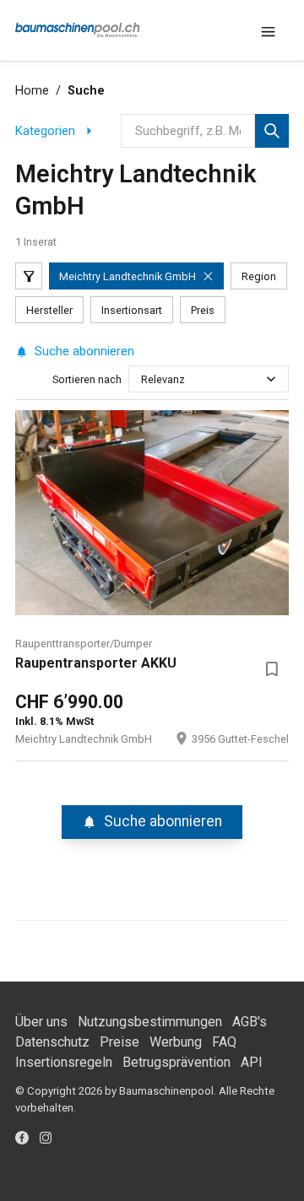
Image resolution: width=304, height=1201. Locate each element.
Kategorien (45, 130)
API (252, 1062)
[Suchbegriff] (272, 131)
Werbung (175, 1042)
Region (259, 276)
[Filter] (28, 275)
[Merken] (272, 668)
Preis (202, 310)
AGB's (249, 1022)
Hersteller (49, 310)
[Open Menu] (268, 30)
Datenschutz (52, 1042)
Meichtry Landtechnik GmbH (127, 276)
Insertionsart (131, 310)
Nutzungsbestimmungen (150, 1022)
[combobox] (142, 379)
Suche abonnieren (84, 351)
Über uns (41, 1022)
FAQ (224, 1042)
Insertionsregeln (63, 1062)
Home (32, 91)
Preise (119, 1042)
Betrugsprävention (176, 1062)
